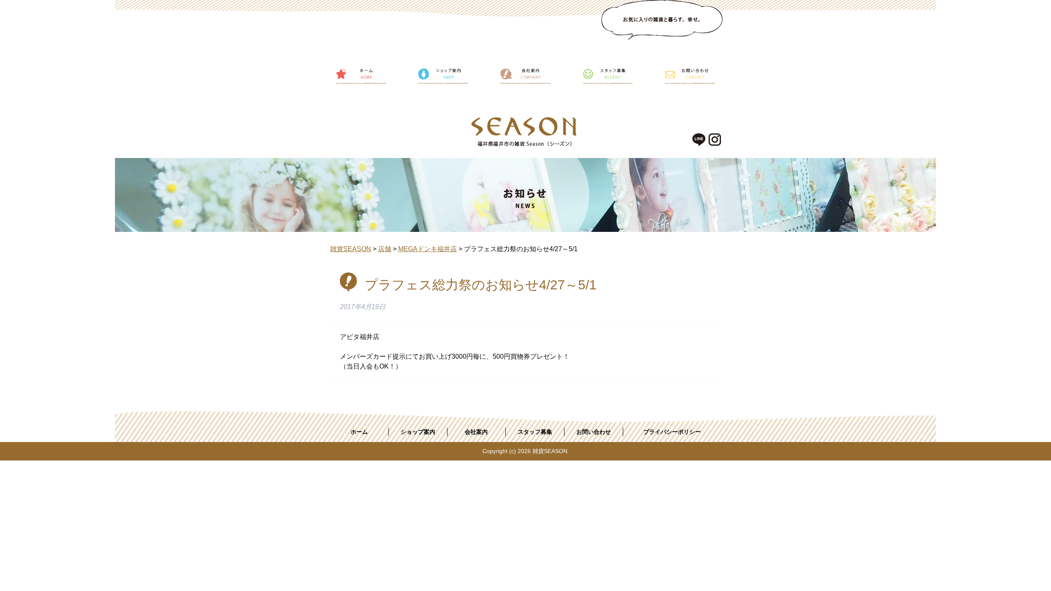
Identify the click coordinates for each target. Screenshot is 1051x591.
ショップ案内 (418, 431)
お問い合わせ (593, 431)
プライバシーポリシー (672, 431)
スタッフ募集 (535, 431)
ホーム (359, 431)
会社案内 (476, 431)
